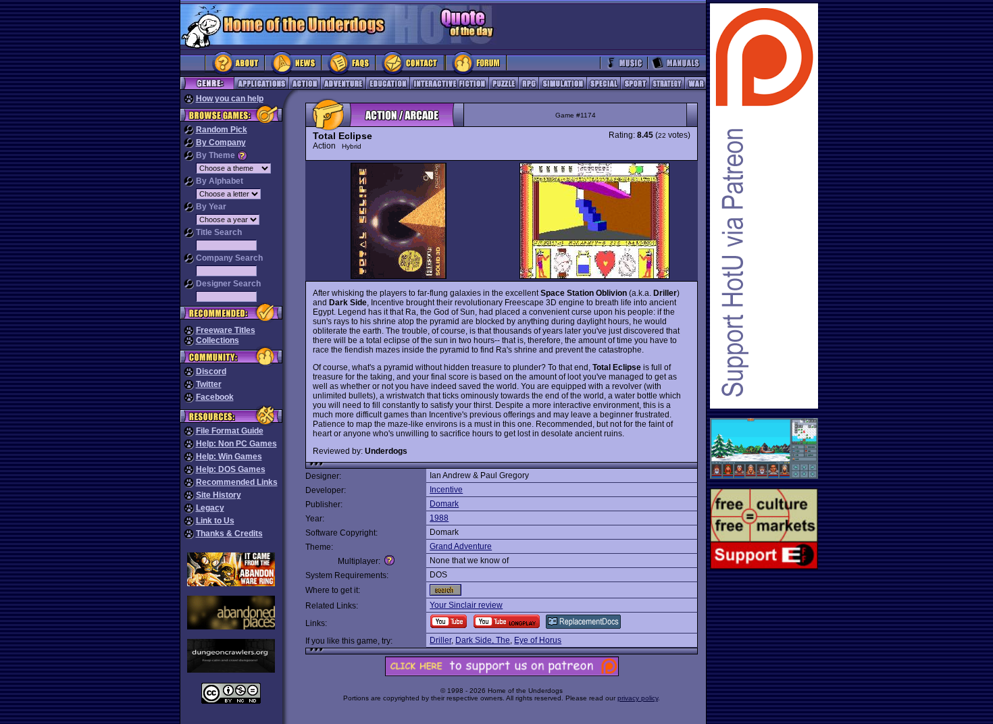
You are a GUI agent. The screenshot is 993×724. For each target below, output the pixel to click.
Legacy (210, 508)
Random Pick (221, 129)
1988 (439, 518)
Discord (211, 371)
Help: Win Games (229, 456)
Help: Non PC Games (236, 443)
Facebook (215, 397)
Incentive (446, 489)
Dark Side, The (482, 640)
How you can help (229, 98)
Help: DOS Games (230, 469)
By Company (221, 142)
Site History (218, 495)
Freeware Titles (225, 330)
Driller (440, 640)
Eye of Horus (537, 640)
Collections (217, 340)
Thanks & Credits (229, 533)
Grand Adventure (461, 546)
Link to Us (215, 520)
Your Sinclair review (466, 605)
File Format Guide (229, 431)
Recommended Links (237, 482)
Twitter (209, 384)
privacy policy (637, 698)
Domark (444, 504)
